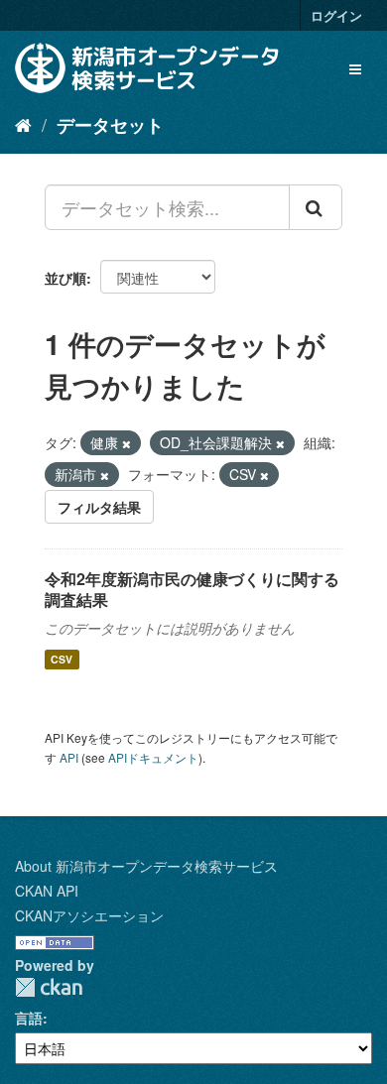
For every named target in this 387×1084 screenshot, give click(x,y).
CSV (61, 659)
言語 (29, 1017)
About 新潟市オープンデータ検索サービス (146, 866)
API (69, 757)
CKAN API (46, 891)
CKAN (48, 987)
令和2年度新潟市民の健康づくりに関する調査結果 (192, 589)
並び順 (65, 278)
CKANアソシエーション (89, 915)
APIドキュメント (153, 757)
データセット (110, 125)
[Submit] (315, 207)
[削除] (126, 443)
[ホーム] (23, 124)
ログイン (336, 15)
